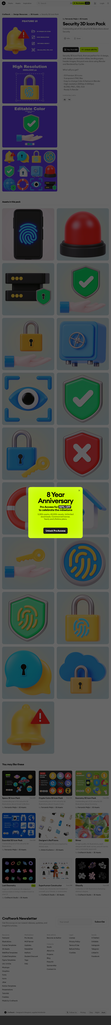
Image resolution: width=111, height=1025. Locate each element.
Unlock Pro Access (55, 530)
